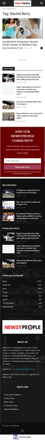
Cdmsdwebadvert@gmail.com (23, 369)
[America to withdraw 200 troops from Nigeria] (8, 105)
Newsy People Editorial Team (12, 48)
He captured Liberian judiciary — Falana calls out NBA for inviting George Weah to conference (29, 216)
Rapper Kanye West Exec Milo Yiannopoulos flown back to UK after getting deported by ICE (28, 77)
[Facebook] (22, 430)
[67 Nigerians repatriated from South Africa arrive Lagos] (8, 193)
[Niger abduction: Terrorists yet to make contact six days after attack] (8, 116)
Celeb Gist (6, 37)
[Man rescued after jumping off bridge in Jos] (8, 205)
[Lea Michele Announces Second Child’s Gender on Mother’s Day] (22, 28)
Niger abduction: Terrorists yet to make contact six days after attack (29, 115)
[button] (4, 3)
